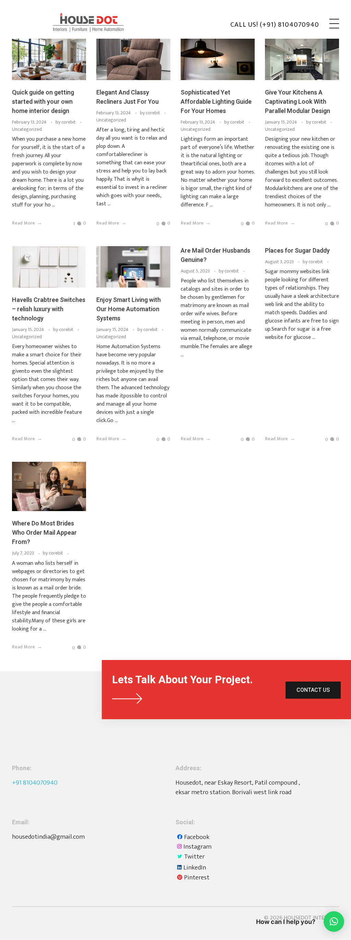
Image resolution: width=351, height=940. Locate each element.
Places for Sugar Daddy (297, 250)
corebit (69, 122)
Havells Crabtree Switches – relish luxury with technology (48, 309)
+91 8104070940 (35, 782)
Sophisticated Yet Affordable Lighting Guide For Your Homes (216, 102)
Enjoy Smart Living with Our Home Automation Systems (128, 309)
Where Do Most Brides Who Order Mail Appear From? (44, 533)
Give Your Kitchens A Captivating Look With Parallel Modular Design (297, 102)
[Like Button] (68, 439)
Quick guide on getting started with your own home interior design (43, 102)
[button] (334, 921)
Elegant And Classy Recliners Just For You (127, 97)
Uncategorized (27, 129)
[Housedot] (97, 22)
